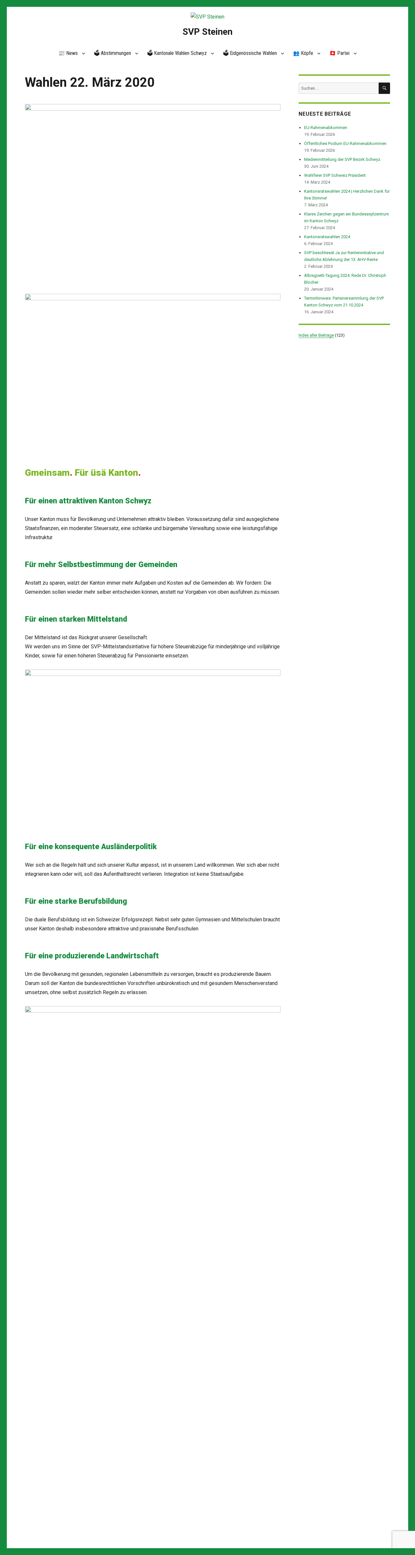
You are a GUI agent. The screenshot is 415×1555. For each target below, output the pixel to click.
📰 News (68, 53)
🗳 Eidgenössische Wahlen (250, 53)
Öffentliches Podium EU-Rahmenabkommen (345, 143)
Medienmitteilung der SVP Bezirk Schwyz (342, 159)
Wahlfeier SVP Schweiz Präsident (335, 175)
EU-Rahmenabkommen (325, 127)
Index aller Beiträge (316, 335)
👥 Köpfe (303, 53)
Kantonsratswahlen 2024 (327, 236)
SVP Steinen (207, 31)
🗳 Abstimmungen (112, 53)
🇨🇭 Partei (339, 53)
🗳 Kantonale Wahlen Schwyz (177, 53)
